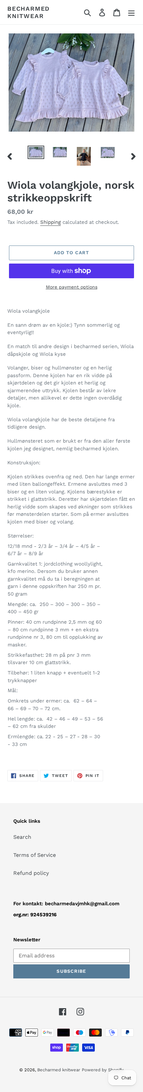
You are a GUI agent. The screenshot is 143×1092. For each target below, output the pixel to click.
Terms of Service (34, 855)
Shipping (50, 222)
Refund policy (31, 873)
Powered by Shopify (103, 1069)
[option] (36, 153)
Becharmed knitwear (28, 12)
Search (22, 837)
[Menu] (131, 12)
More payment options (71, 287)
